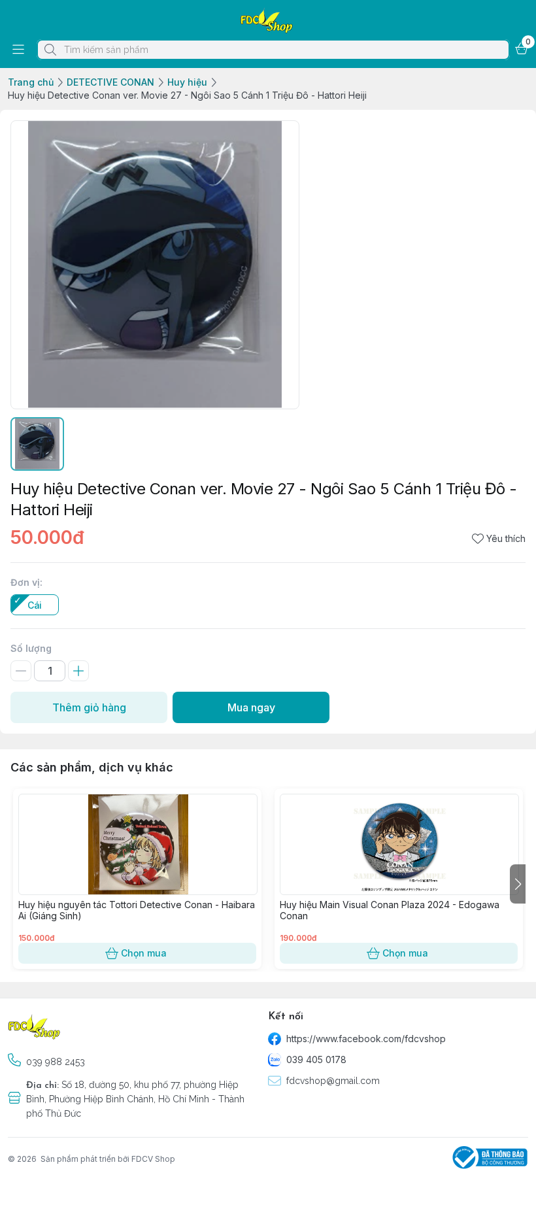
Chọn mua (144, 952)
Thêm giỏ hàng (89, 707)
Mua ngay (251, 707)
